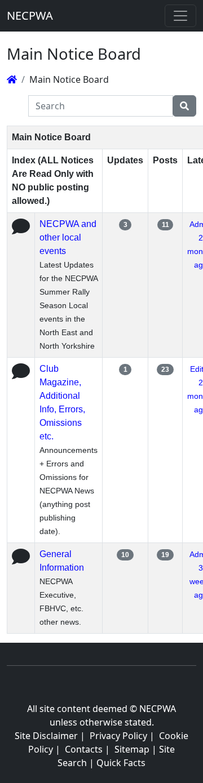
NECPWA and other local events (67, 237)
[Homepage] (12, 79)
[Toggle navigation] (180, 16)
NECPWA (30, 15)
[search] (184, 106)
